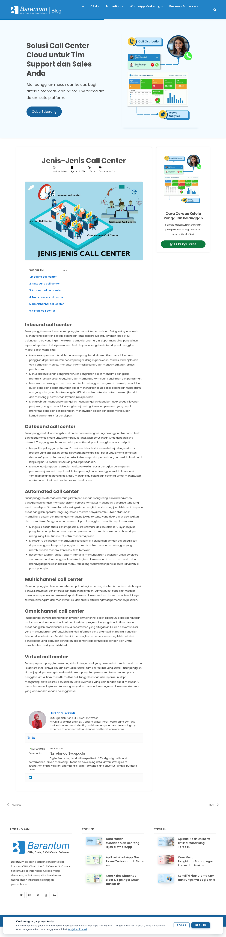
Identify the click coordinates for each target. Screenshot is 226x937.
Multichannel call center (47, 297)
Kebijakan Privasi (77, 929)
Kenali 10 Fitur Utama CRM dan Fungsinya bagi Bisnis (196, 878)
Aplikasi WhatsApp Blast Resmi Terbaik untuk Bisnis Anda (125, 861)
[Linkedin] (33, 738)
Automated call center (46, 290)
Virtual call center (43, 310)
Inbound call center (44, 276)
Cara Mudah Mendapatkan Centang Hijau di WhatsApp (122, 843)
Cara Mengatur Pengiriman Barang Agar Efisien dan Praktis (195, 861)
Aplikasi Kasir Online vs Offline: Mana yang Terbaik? (194, 843)
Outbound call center (46, 283)
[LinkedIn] (30, 777)
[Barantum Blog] (36, 10)
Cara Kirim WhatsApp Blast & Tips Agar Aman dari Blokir (122, 880)
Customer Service (107, 171)
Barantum (17, 862)
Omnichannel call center (48, 304)
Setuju (200, 925)
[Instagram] (28, 738)
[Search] (214, 9)
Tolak (181, 925)
